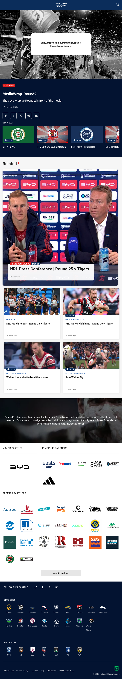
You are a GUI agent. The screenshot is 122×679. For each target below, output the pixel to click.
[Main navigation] (4, 5)
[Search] (117, 5)
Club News (8, 85)
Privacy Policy (22, 670)
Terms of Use (8, 670)
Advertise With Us (66, 670)
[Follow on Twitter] (49, 587)
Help (42, 670)
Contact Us (51, 670)
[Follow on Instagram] (56, 587)
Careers (35, 670)
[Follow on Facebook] (42, 587)
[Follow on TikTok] (35, 587)
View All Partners (61, 573)
